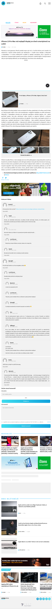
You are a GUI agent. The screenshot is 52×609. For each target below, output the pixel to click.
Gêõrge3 (12, 325)
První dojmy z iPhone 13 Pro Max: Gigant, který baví (33, 95)
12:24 (14, 313)
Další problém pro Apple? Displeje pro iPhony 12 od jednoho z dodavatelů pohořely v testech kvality (9, 450)
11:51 (12, 273)
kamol (10, 249)
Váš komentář (4, 404)
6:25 (12, 372)
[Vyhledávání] (45, 3)
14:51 (14, 327)
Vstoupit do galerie (25, 155)
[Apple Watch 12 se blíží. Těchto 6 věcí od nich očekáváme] (9, 546)
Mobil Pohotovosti (44, 173)
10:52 (14, 240)
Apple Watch (22, 550)
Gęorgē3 (10, 261)
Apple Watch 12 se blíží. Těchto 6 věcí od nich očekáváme (33, 542)
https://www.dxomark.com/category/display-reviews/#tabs (30, 209)
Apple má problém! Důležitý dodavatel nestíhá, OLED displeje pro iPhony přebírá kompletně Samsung (29, 450)
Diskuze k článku (6, 199)
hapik (10, 216)
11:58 (14, 284)
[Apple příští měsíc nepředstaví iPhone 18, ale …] (10, 577)
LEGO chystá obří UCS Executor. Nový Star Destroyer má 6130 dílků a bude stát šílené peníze (28, 587)
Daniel (11, 343)
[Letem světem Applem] (7, 3)
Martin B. (12, 283)
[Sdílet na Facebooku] (2, 178)
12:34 (12, 250)
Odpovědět (5, 211)
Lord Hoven (13, 239)
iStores (7, 175)
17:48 (14, 344)
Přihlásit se (26, 401)
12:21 (14, 303)
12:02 (14, 294)
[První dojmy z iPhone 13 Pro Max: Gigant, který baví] (10, 99)
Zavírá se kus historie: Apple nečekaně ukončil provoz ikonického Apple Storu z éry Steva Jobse (32, 524)
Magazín (8, 22)
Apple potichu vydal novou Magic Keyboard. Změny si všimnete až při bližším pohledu (32, 505)
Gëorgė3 (12, 302)
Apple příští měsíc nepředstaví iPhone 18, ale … (9, 586)
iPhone (3, 47)
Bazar (24, 22)
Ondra (10, 360)
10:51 (12, 229)
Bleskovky (33, 22)
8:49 (11, 205)
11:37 (12, 262)
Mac (20, 513)
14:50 (12, 361)
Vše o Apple (21, 531)
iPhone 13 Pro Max (5, 179)
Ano (11, 312)
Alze (38, 173)
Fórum (16, 22)
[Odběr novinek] (40, 3)
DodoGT (10, 204)
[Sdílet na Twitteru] (5, 178)
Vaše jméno (4, 391)
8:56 (12, 217)
